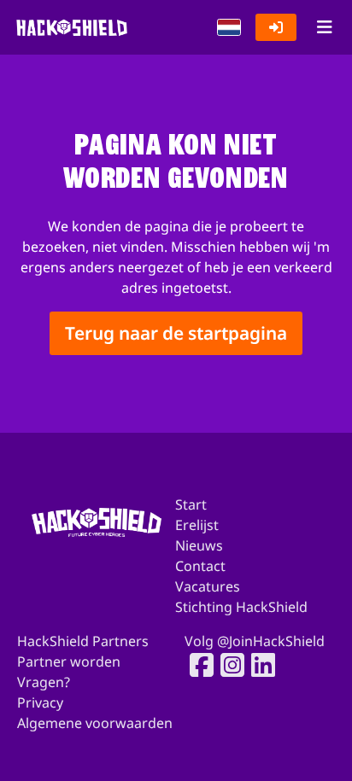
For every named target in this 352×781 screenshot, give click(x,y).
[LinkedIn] (258, 665)
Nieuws (199, 545)
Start (191, 504)
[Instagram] (227, 665)
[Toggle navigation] (324, 27)
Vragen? (43, 682)
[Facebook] (196, 665)
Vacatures (207, 586)
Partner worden (68, 661)
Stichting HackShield (241, 606)
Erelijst (197, 525)
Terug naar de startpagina (176, 333)
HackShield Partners (83, 641)
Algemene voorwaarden (95, 723)
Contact (200, 566)
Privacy (40, 702)
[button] (229, 27)
